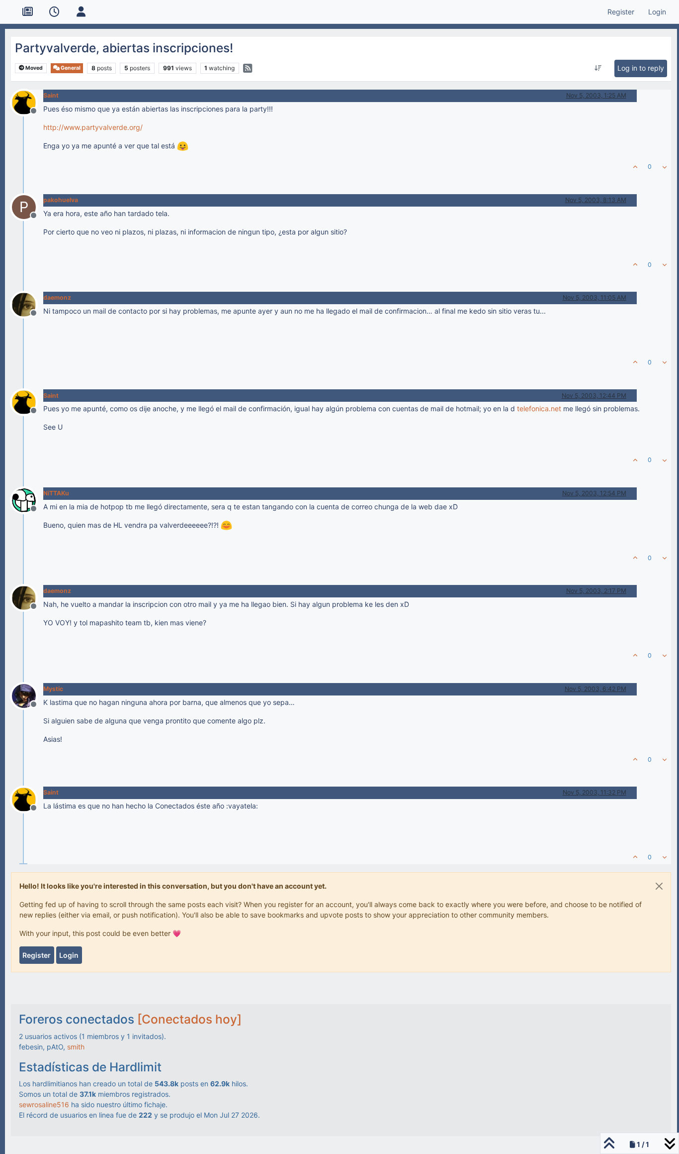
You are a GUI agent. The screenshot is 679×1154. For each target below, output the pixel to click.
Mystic (53, 688)
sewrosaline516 (44, 1104)
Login (69, 955)
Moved (33, 68)
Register (36, 955)
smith (76, 1046)
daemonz (57, 297)
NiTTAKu (56, 493)
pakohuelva (60, 200)
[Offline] (27, 101)
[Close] (659, 886)
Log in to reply (640, 68)
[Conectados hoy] (189, 1019)
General (70, 68)
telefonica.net (539, 408)
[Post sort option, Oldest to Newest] (598, 68)
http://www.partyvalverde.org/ (93, 127)
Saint (51, 95)
